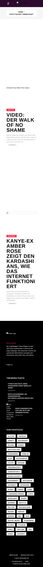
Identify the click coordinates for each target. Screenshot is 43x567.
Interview (24, 485)
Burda (21, 445)
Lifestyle (11, 110)
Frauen (21, 463)
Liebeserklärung (16, 494)
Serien (11, 516)
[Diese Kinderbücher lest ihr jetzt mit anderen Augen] (10, 412)
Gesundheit (13, 480)
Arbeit (11, 441)
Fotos (11, 463)
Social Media (14, 520)
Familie (25, 454)
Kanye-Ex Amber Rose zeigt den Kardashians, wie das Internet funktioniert (20, 263)
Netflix (22, 503)
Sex (19, 516)
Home (20, 12)
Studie (11, 525)
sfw (27, 516)
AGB (26, 561)
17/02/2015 (12, 303)
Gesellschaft (14, 476)
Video (10, 534)
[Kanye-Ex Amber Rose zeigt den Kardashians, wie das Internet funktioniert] (21, 221)
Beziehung (23, 441)
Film (10, 458)
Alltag (11, 436)
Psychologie (24, 507)
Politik (11, 507)
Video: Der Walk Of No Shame (20, 122)
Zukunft (21, 534)
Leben (20, 489)
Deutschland (14, 449)
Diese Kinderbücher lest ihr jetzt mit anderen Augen (23, 410)
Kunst (10, 489)
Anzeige (22, 436)
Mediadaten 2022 (27, 555)
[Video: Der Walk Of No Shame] (21, 95)
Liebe (29, 489)
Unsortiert (11, 236)
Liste (30, 494)
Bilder (11, 445)
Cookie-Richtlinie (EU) (21, 564)
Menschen (12, 498)
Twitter (20, 529)
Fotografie (21, 458)
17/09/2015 (12, 145)
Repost (21, 512)
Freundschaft (14, 467)
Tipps (10, 529)
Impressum (13, 555)
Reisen (11, 512)
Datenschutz (17, 561)
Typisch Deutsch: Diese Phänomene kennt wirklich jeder (19, 386)
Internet (12, 485)
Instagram (27, 480)
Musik (23, 498)
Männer (11, 503)
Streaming (29, 520)
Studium (22, 525)
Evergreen (13, 454)
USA (30, 529)
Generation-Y (14, 472)
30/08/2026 (11, 390)
